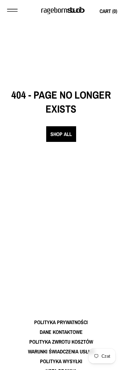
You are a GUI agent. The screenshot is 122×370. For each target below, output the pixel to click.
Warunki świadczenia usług (61, 351)
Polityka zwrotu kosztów (61, 341)
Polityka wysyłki (61, 361)
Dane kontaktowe (61, 332)
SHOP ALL (61, 134)
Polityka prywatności (61, 322)
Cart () (108, 11)
